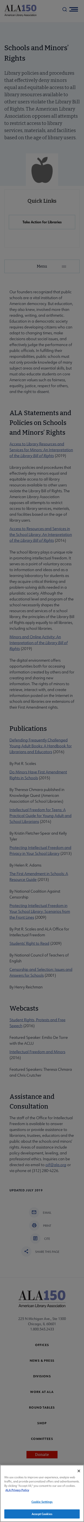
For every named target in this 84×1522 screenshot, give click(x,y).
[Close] (79, 1471)
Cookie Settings (42, 1502)
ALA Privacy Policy (17, 1490)
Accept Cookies (42, 1514)
